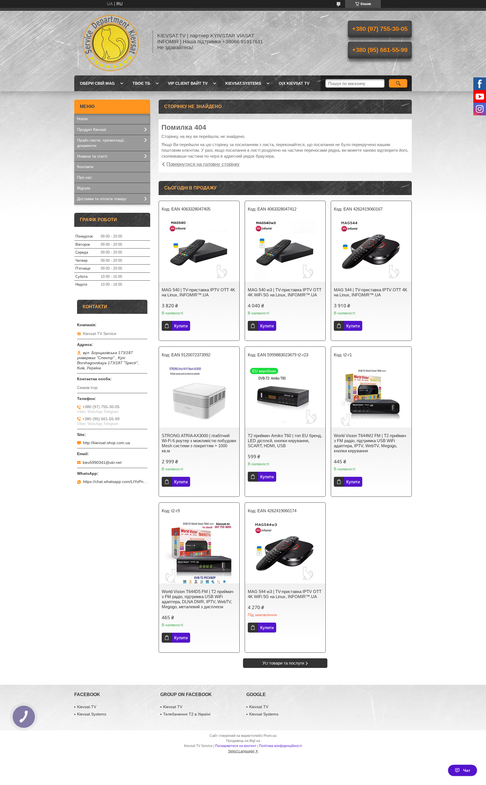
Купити (181, 325)
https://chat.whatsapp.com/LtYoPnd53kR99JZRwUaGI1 (115, 481)
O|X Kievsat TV (294, 83)
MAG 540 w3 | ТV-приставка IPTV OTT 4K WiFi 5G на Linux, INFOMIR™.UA (284, 292)
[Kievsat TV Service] (110, 41)
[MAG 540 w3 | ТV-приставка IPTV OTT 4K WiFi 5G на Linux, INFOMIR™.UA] (285, 251)
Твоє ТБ (141, 83)
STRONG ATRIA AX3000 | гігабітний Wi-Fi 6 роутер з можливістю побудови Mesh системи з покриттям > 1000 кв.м (199, 443)
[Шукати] (398, 83)
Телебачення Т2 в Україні (186, 714)
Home (82, 119)
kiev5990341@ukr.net (102, 462)
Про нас (84, 177)
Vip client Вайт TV (188, 83)
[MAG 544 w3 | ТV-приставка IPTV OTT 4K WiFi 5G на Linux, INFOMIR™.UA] (285, 552)
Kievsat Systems (263, 714)
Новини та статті (92, 156)
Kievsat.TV (86, 707)
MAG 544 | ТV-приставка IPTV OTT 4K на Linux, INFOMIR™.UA (370, 292)
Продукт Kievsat (91, 129)
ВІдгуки (83, 188)
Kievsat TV (172, 707)
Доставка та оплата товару (101, 198)
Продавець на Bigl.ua (243, 741)
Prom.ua (270, 736)
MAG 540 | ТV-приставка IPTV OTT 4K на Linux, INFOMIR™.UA (198, 292)
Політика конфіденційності (280, 746)
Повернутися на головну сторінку (203, 164)
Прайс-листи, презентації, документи (101, 143)
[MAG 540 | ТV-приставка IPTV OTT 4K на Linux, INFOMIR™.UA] (199, 251)
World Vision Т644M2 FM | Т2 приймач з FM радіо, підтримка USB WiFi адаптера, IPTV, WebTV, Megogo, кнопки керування (370, 443)
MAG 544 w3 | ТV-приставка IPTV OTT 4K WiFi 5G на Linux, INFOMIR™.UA (284, 594)
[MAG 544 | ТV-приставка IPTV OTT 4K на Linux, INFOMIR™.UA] (371, 251)
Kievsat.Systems (243, 83)
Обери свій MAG (97, 83)
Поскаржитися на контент (235, 746)
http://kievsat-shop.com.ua (106, 442)
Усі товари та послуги (283, 663)
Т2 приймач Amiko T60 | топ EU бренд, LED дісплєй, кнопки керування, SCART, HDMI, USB (285, 440)
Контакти (85, 166)
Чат (466, 770)
